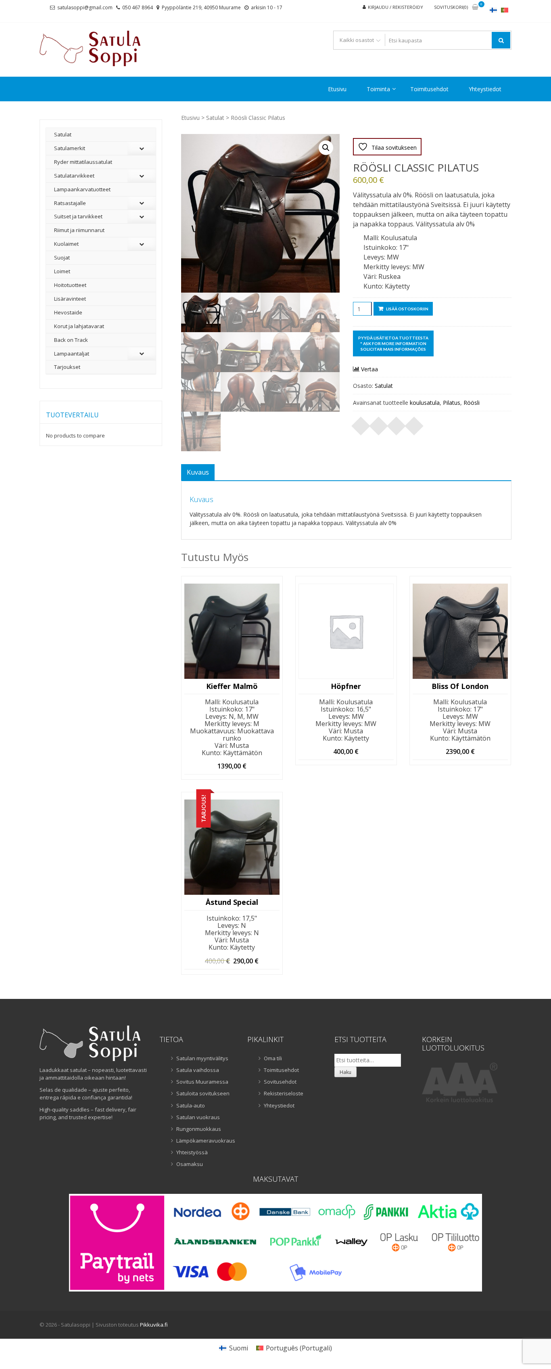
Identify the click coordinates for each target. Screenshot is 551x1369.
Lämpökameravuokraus (205, 1140)
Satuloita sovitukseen (203, 1093)
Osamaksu (189, 1164)
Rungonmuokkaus (198, 1128)
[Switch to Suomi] (493, 10)
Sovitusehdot (280, 1081)
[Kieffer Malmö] (232, 631)
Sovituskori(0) (451, 7)
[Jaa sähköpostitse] (414, 423)
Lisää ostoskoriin (407, 308)
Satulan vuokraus (198, 1117)
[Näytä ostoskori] (475, 7)
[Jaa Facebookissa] (361, 423)
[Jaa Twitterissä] (379, 423)
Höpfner (346, 686)
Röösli (471, 402)
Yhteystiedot (485, 89)
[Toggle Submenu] (141, 148)
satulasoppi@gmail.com (85, 7)
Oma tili (273, 1058)
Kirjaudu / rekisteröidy (395, 7)
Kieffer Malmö (232, 686)
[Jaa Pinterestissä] (396, 423)
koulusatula (425, 402)
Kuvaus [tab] (198, 472)
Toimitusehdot (429, 89)
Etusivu (337, 89)
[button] (326, 147)
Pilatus (451, 402)
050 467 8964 (137, 7)
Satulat (215, 117)
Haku (345, 1072)
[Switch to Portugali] (504, 10)
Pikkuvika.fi (154, 1324)
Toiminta (378, 89)
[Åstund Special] (232, 847)
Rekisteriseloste (283, 1093)
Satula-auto (190, 1105)
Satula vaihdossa (197, 1070)
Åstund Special (232, 902)
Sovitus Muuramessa (202, 1081)
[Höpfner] (346, 631)
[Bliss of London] (460, 631)
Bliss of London (460, 686)
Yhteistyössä (192, 1152)
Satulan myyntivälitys (202, 1058)
